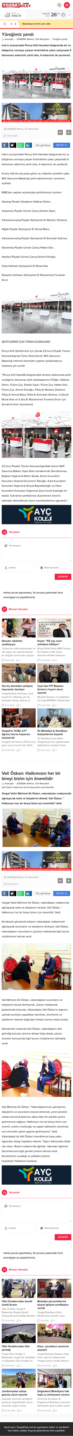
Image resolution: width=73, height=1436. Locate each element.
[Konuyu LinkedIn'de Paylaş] (28, 145)
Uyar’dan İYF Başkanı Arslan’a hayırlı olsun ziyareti (50, 689)
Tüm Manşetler (42, 39)
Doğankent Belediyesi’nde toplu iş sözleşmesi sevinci (53, 1393)
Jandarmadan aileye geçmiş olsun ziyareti (14, 1393)
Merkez (30, 39)
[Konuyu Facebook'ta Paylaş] (5, 145)
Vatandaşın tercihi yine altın (36, 23)
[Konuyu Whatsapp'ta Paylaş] (20, 145)
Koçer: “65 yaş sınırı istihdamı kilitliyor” (49, 642)
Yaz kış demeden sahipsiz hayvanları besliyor (17, 687)
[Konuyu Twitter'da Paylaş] (13, 145)
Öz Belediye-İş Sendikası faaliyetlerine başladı (52, 732)
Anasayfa (9, 39)
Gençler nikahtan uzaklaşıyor (12, 642)
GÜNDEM (21, 39)
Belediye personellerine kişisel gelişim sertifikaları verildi (53, 1305)
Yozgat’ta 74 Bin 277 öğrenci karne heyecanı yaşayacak (16, 734)
